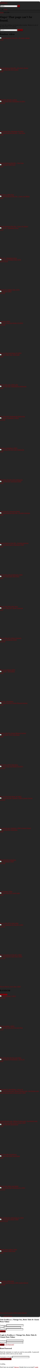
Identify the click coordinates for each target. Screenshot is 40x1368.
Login (2, 1344)
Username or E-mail (6, 1357)
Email (1, 1327)
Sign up (3, 1331)
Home (5, 9)
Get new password (6, 1359)
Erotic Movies (8, 1316)
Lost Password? (9, 1344)
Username (3, 1325)
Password (3, 1329)
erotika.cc (3, 2)
